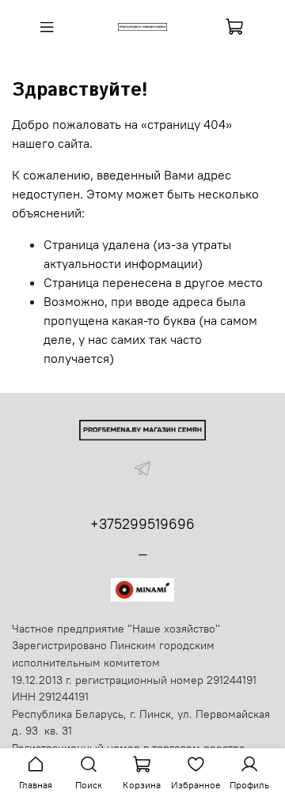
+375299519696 (142, 524)
